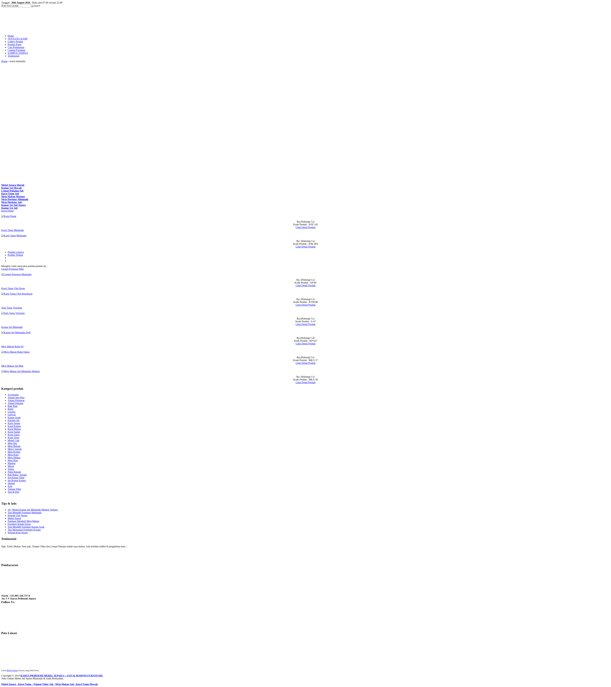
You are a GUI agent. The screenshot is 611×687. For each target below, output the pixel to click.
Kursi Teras (13, 437)
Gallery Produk (15, 41)
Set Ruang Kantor (17, 480)
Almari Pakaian (15, 403)
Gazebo (11, 411)
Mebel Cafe (13, 440)
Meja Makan (14, 457)
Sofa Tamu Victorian (11, 307)
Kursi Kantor (14, 426)
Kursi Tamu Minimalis (12, 230)
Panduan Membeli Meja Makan (23, 521)
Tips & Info (13, 492)
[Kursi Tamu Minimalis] (13, 235)
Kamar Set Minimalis (12, 327)
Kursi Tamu (14, 434)
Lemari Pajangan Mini (12, 269)
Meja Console (15, 449)
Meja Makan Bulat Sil (12, 346)
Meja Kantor (14, 452)
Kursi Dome (7, 210)
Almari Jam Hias (16, 397)
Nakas (11, 469)
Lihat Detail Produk (306, 227)
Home (11, 35)
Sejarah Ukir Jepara (17, 515)
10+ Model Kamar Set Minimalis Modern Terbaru (33, 509)
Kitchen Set (13, 420)
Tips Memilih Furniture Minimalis (25, 512)
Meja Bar (12, 443)
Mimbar (12, 463)
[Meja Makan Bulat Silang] (15, 352)
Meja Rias (13, 460)
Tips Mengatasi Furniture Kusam (24, 529)
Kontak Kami (14, 44)
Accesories (13, 394)
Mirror (11, 466)
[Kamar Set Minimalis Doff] (16, 332)
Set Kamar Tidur (16, 477)
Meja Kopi (13, 454)
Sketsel (11, 483)
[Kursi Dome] (8, 216)
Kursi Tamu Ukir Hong (13, 288)
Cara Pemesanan (16, 47)
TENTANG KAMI (17, 38)
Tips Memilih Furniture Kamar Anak (26, 527)
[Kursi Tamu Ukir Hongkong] (16, 293)
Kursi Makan (14, 429)
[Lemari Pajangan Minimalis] (16, 274)
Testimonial (13, 56)
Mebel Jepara (14, 518)
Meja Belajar (14, 446)
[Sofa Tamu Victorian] (13, 313)
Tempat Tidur (14, 489)
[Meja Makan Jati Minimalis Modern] (20, 371)
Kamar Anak (14, 417)
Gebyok (12, 414)
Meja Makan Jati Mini (12, 366)
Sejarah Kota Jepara (18, 532)
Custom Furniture (16, 50)
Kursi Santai (14, 432)
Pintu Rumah (14, 472)
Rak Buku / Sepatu (17, 474)
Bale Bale (13, 406)
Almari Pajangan (16, 400)
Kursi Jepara (14, 423)
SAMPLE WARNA (18, 53)
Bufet (10, 409)
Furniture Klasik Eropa (19, 524)
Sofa (10, 486)
